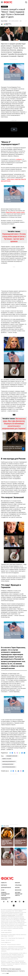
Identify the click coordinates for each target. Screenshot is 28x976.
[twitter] (7, 901)
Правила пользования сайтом (5, 894)
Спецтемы (18, 885)
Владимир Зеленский (12, 755)
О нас (2, 890)
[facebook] (3, 901)
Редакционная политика (5, 898)
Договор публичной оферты (18, 894)
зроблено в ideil (5, 973)
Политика (4, 6)
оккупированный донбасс (9, 766)
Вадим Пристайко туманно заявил (15, 212)
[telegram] (11, 901)
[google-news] (23, 901)
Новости (3, 882)
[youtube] (15, 901)
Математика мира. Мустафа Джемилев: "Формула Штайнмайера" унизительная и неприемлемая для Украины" (14, 423)
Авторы (17, 887)
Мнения (17, 882)
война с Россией (7, 758)
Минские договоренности (9, 761)
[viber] (19, 901)
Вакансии (18, 890)
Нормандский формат (8, 764)
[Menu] (2, 2)
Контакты (22, 971)
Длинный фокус (6, 887)
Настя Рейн (4, 21)
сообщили (19, 159)
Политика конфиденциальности (9, 971)
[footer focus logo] (7, 878)
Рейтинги (4, 885)
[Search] (26, 2)
